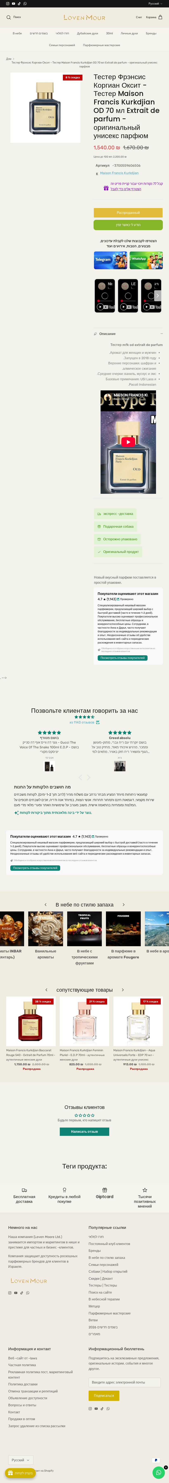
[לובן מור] (84, 17)
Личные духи (129, 33)
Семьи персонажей (62, 45)
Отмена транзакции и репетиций (33, 1391)
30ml (109, 33)
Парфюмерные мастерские (101, 45)
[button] (81, 777)
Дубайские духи (87, 33)
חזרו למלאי (62, 33)
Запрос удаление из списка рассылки (36, 1426)
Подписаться (104, 1396)
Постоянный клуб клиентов (109, 1244)
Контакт (14, 1412)
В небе (17, 33)
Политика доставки (23, 1384)
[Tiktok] (19, 3)
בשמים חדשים (39, 33)
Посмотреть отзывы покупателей (123, 658)
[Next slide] (157, 295)
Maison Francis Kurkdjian (119, 173)
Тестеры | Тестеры (103, 1285)
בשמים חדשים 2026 (103, 1327)
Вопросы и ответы (22, 1405)
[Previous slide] (98, 295)
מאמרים (94, 1334)
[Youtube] (13, 3)
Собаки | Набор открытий (108, 1272)
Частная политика (22, 1365)
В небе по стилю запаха (107, 1258)
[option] (45, 108)
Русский (154, 3)
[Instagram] (7, 3)
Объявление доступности (27, 1398)
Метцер (94, 1306)
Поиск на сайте (100, 1292)
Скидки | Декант (101, 1279)
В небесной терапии (104, 1299)
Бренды (151, 33)
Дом (8, 58)
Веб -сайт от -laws (22, 1358)
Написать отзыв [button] (84, 1132)
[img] (84, 717)
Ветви (93, 1320)
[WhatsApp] (25, 3)
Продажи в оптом (21, 1419)
